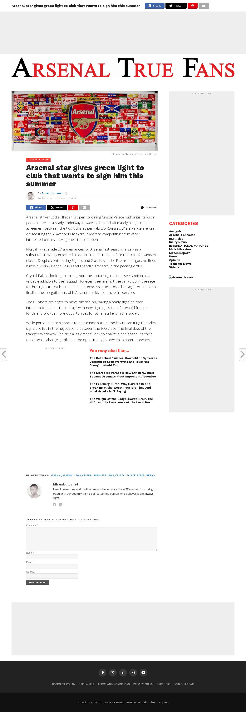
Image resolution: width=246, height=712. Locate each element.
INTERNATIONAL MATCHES (188, 245)
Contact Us (151, 85)
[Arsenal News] (181, 277)
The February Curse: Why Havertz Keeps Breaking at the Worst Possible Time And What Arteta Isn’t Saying (120, 387)
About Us (94, 85)
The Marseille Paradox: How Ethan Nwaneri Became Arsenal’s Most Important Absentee (123, 374)
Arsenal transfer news (98, 475)
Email (30, 562)
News (173, 256)
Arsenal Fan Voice (182, 235)
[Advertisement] (123, 27)
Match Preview (180, 249)
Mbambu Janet (52, 193)
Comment (32, 525)
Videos (174, 267)
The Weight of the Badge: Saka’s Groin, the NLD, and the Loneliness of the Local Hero (121, 400)
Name (30, 552)
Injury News (178, 242)
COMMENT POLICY (63, 684)
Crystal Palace (125, 475)
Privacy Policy (143, 684)
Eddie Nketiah (146, 475)
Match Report (179, 253)
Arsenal (55, 475)
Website (30, 572)
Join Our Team (184, 684)
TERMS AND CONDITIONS (114, 684)
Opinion (174, 260)
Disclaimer (86, 684)
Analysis (175, 231)
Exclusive (176, 238)
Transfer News (180, 263)
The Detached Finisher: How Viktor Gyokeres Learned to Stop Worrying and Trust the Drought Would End (123, 361)
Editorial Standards (121, 85)
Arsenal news (71, 475)
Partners (163, 684)
